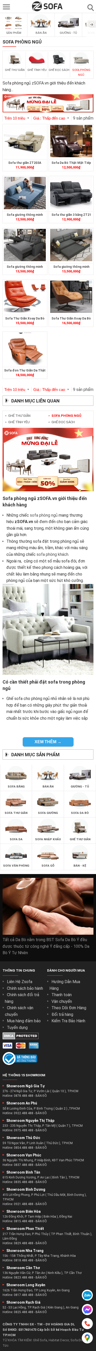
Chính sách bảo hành (25, 988)
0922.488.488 (23, 1113)
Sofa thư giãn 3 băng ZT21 (71, 215)
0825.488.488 (23, 1312)
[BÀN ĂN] (40, 29)
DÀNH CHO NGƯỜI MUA (66, 970)
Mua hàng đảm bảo (24, 1020)
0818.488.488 (23, 1260)
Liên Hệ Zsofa (19, 981)
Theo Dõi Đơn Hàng (68, 1007)
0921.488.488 (23, 1204)
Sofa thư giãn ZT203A (24, 163)
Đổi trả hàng (62, 1014)
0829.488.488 (23, 1243)
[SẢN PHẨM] (13, 29)
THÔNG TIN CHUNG (19, 970)
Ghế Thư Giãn (17, 416)
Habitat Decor (59, 1340)
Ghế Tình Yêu (17, 422)
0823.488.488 (23, 1277)
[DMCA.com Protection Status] (21, 1038)
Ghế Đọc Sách (61, 422)
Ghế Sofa (40, 1340)
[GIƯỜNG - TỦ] (68, 29)
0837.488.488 (23, 1165)
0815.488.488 (23, 1221)
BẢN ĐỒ (41, 1096)
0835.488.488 (23, 1182)
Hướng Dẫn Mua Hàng (64, 985)
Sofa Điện (77, 1340)
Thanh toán (61, 994)
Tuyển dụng (17, 1027)
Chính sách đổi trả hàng (22, 998)
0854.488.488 (23, 1148)
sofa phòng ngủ (44, 515)
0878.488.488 (23, 1096)
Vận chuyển (61, 1001)
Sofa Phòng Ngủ (64, 416)
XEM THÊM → (48, 742)
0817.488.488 (23, 1295)
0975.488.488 (23, 1130)
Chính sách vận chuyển (19, 1011)
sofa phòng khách (52, 554)
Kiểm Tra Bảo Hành (68, 1020)
